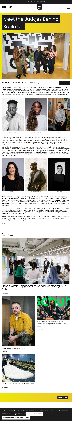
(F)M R (39, 7)
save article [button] (64, 83)
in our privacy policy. (18, 414)
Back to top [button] (62, 397)
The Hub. (7, 6)
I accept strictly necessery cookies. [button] (16, 418)
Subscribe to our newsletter (36, 2)
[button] (68, 8)
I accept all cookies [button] (34, 414)
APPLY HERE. (5, 223)
